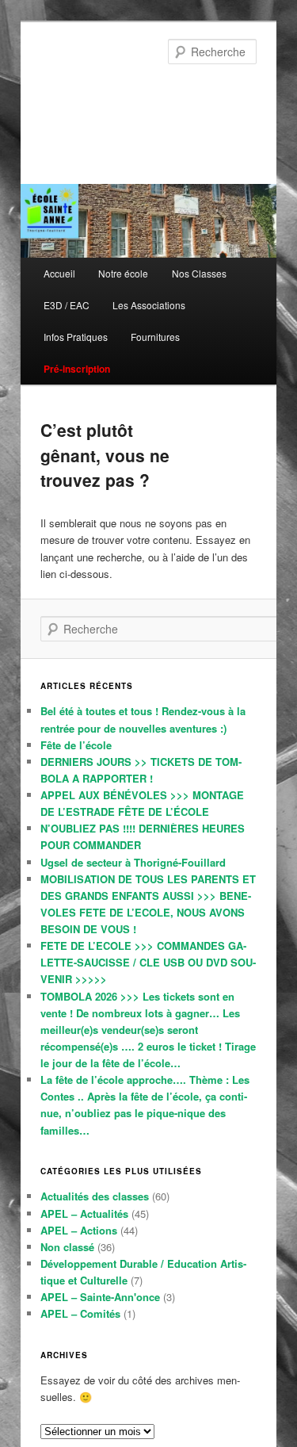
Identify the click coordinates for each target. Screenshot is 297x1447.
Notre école (123, 273)
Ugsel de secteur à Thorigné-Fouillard (133, 862)
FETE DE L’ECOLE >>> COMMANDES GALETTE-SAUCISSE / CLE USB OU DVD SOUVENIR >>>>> (148, 962)
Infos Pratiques (76, 336)
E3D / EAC (66, 305)
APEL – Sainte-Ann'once (100, 1296)
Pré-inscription (77, 369)
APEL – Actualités (84, 1213)
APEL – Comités (80, 1313)
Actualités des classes (94, 1196)
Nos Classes (199, 273)
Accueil (59, 273)
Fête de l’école (76, 744)
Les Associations (148, 305)
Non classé (67, 1246)
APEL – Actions (78, 1230)
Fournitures (155, 336)
